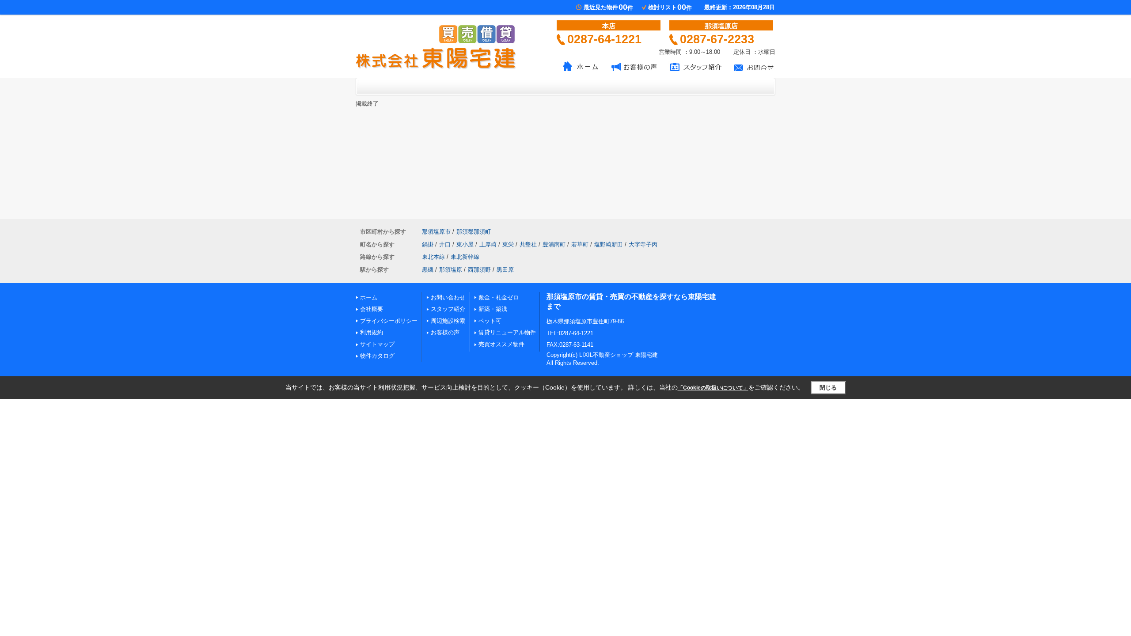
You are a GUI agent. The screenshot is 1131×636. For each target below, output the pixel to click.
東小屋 (465, 244)
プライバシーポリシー (388, 321)
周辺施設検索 (448, 321)
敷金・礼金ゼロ (498, 297)
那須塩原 (450, 269)
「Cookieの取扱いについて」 (713, 388)
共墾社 (528, 244)
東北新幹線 (465, 257)
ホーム (368, 297)
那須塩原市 (436, 231)
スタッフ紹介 (448, 309)
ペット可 (489, 321)
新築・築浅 (492, 309)
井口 (445, 244)
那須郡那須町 (473, 231)
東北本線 (433, 257)
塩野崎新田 (608, 244)
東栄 (508, 244)
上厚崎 (488, 244)
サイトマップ (377, 344)
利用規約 (371, 332)
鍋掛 (427, 244)
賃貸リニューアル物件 (507, 332)
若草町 (579, 244)
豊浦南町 (554, 244)
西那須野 (479, 269)
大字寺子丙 (643, 244)
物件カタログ (377, 355)
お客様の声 (445, 332)
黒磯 (427, 269)
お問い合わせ (448, 297)
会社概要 (371, 309)
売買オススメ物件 (501, 344)
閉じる (828, 387)
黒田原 (505, 269)
